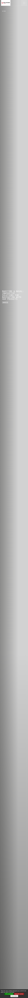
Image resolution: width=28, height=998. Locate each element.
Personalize (14, 996)
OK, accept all (9, 994)
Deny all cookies (19, 994)
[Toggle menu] (24, 3)
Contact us (5, 302)
